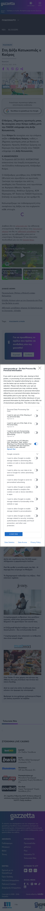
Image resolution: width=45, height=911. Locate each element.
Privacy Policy (36, 542)
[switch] (36, 416)
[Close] (40, 369)
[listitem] (22, 410)
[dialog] (22, 455)
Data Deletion (9, 542)
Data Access (22, 542)
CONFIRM (13, 534)
